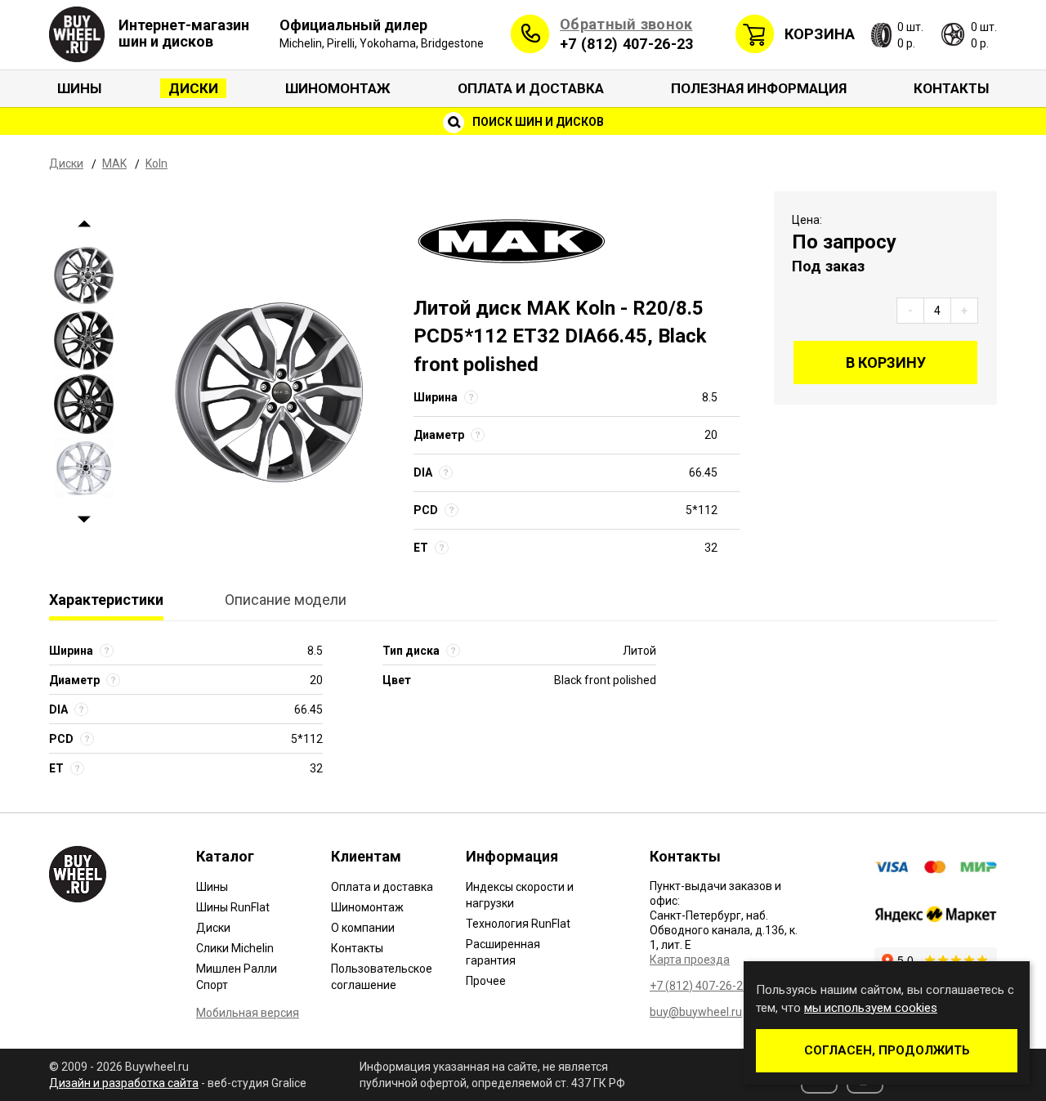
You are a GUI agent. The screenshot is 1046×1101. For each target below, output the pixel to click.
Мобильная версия (247, 1012)
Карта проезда (690, 959)
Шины (79, 88)
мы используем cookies (870, 1007)
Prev (84, 224)
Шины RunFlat (233, 907)
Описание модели (285, 599)
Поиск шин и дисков (537, 121)
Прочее (486, 980)
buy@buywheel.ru (696, 1011)
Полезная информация (759, 88)
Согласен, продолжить (887, 1050)
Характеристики (106, 599)
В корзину (886, 362)
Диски (193, 88)
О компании (363, 927)
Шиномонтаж (338, 88)
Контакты (951, 88)
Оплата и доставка (531, 88)
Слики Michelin (235, 948)
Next (84, 520)
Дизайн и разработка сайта (124, 1083)
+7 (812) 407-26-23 (626, 43)
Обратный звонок (626, 24)
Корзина (819, 34)
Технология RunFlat (518, 923)
